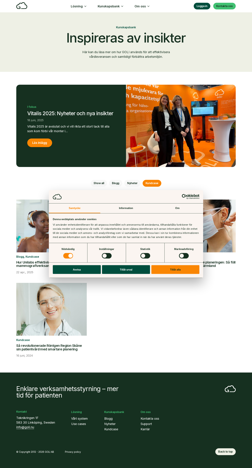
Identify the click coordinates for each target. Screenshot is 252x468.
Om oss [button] (140, 6)
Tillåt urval (126, 269)
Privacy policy (73, 451)
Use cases (78, 424)
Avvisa (77, 269)
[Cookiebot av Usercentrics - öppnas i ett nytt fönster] (184, 196)
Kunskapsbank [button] (109, 6)
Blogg (115, 183)
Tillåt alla (175, 269)
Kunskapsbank (114, 412)
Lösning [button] (77, 6)
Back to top (225, 451)
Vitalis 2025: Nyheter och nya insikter (70, 113)
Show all (99, 183)
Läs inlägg (39, 143)
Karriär (145, 429)
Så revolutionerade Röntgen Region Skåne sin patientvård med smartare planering (49, 347)
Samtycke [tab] (75, 208)
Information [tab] (126, 208)
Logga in (202, 6)
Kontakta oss (224, 6)
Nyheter (132, 183)
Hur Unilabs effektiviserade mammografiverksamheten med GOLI (45, 264)
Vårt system (79, 418)
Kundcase (152, 183)
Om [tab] (177, 208)
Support (146, 424)
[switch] (107, 256)
